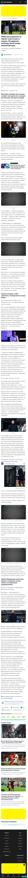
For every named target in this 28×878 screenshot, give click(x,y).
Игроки (20, 840)
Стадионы (20, 846)
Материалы (8, 18)
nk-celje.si (6, 696)
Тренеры (20, 843)
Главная (3, 18)
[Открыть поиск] (20, 2)
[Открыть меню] (25, 2)
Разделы (7, 832)
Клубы (20, 835)
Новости (7, 835)
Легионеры (14, 18)
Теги (20, 832)
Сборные (20, 838)
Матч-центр (6, 848)
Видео (6, 840)
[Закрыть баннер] (24, 865)
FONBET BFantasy (7, 851)
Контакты (20, 860)
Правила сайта (20, 857)
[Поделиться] (25, 19)
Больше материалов (13, 824)
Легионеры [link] (9, 739)
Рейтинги (7, 843)
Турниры (7, 846)
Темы (20, 848)
